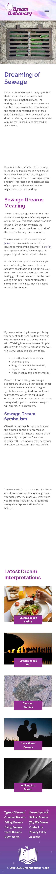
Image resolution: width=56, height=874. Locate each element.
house (7, 243)
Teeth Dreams (13, 832)
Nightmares (11, 837)
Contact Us (36, 827)
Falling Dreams (13, 822)
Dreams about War (28, 662)
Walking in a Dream (28, 787)
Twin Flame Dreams (28, 745)
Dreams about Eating (28, 619)
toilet (48, 246)
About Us (34, 837)
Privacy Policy (37, 832)
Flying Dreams (13, 827)
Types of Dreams (14, 812)
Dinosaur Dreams (28, 705)
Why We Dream (38, 822)
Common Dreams (15, 817)
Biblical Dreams (38, 817)
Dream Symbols (38, 812)
